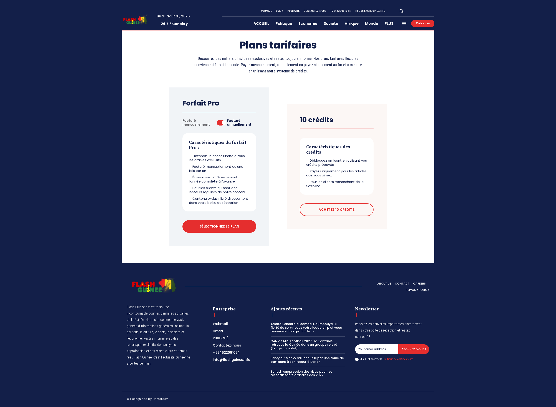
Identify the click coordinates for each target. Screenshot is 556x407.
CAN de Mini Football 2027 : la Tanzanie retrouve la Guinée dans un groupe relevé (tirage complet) (304, 345)
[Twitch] (407, 399)
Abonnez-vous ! (414, 349)
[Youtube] (432, 11)
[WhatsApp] (427, 399)
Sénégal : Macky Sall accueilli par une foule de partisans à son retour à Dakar (307, 360)
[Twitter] (427, 11)
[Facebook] (417, 11)
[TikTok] (396, 399)
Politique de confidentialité (398, 359)
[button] (401, 11)
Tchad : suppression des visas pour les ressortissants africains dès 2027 (301, 373)
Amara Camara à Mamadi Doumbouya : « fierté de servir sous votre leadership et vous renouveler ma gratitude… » (306, 327)
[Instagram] (422, 11)
